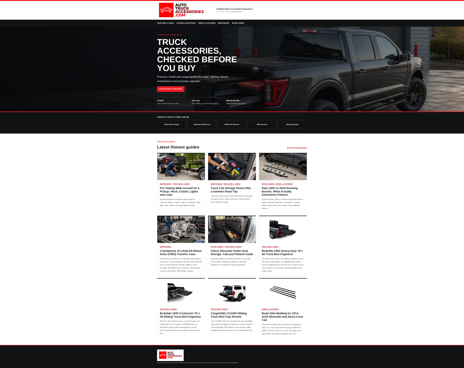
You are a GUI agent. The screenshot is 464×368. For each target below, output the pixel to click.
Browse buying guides (297, 147)
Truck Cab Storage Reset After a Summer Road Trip (231, 190)
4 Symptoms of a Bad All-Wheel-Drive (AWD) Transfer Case (181, 252)
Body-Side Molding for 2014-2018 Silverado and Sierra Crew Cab (282, 317)
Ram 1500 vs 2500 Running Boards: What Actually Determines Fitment (280, 191)
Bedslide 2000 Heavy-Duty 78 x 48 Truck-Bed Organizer (282, 252)
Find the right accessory (170, 89)
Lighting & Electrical (186, 23)
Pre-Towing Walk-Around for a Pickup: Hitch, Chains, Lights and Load (179, 191)
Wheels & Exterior (206, 23)
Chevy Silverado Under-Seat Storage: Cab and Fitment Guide (232, 252)
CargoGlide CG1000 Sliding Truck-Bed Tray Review (229, 315)
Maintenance (223, 23)
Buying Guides (238, 23)
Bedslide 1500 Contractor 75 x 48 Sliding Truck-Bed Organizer (180, 315)
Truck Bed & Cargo (165, 23)
